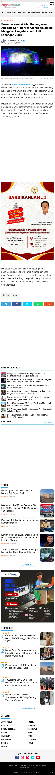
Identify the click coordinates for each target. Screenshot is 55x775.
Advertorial (6, 722)
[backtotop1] (53, 773)
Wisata (4, 746)
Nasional (5, 732)
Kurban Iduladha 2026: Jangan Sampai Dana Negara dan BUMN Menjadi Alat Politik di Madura (19, 538)
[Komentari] (49, 304)
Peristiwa (22, 12)
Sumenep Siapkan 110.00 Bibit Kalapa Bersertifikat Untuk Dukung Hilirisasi (19, 551)
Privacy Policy (41, 765)
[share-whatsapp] (38, 304)
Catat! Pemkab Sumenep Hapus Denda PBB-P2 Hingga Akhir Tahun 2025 (21, 638)
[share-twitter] (27, 304)
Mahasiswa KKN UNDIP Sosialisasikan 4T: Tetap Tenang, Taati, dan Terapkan (21, 697)
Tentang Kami (14, 765)
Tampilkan (48, 422)
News (14, 12)
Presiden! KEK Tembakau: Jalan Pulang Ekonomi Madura (20, 521)
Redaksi (23, 765)
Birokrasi (32, 722)
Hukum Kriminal (34, 12)
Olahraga (5, 736)
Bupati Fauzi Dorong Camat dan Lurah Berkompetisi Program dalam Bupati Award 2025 (22, 653)
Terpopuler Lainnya (27, 708)
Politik (44, 12)
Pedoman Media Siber (27, 768)
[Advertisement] (27, 150)
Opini (30, 736)
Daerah (8, 12)
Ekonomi (31, 725)
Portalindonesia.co (21, 84)
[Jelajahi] (52, 3)
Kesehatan (32, 729)
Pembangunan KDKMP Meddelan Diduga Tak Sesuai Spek (17, 492)
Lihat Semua (27, 565)
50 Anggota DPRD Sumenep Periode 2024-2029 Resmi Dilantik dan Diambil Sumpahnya (21, 683)
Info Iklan (31, 765)
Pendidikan (6, 739)
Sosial (30, 743)
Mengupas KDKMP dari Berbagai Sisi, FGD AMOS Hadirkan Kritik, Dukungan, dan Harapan (19, 508)
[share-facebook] (16, 304)
